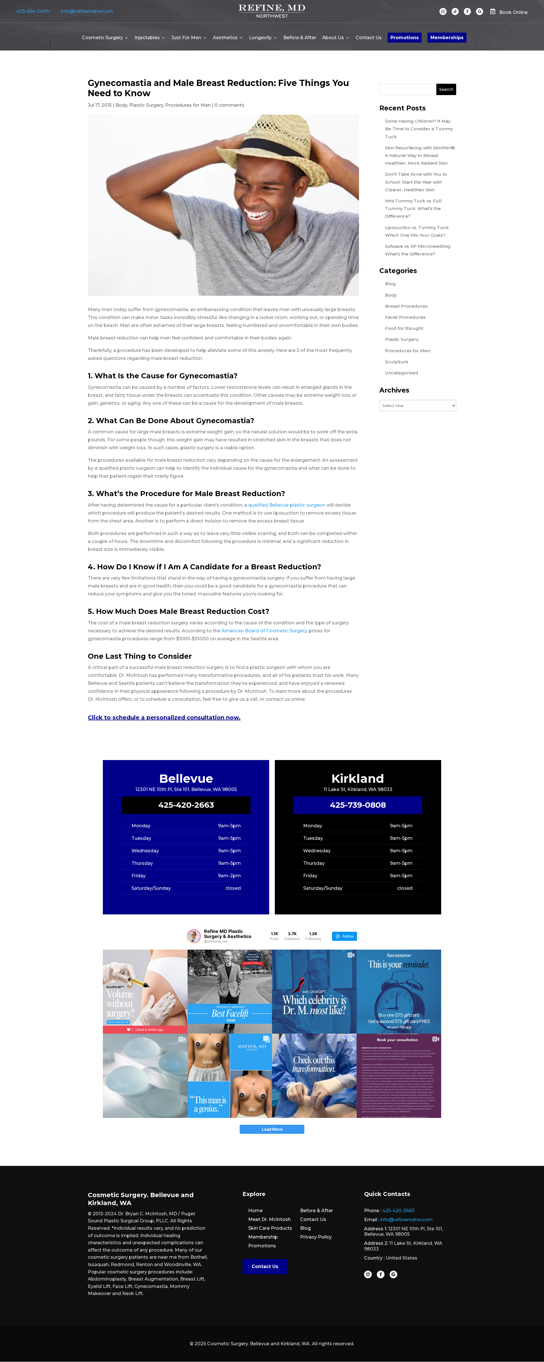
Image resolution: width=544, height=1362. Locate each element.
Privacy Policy (316, 1237)
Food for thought (404, 328)
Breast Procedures (406, 306)
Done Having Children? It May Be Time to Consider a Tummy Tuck (419, 128)
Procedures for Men (188, 105)
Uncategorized (401, 372)
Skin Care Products (270, 1228)
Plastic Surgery (146, 105)
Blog (390, 283)
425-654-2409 (32, 11)
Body (121, 105)
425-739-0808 (358, 805)
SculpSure (396, 361)
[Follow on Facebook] (467, 11)
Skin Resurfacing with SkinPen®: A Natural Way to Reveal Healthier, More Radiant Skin (420, 155)
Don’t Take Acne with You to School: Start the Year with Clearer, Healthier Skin (416, 181)
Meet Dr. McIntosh (269, 1219)
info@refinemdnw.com (87, 11)
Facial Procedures (405, 317)
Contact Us (369, 38)
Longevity (260, 38)
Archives (394, 390)
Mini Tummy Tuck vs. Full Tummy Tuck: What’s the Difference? (413, 208)
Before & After (299, 38)
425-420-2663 (186, 805)
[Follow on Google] (479, 11)
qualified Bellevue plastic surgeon (286, 505)
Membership (263, 1237)
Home (255, 1210)
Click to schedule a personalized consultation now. (164, 717)
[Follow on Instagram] (443, 11)
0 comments (229, 105)
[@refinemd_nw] (193, 936)
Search (446, 89)
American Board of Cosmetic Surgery (264, 630)
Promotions (404, 37)
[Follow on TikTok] (455, 11)
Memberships (447, 37)
